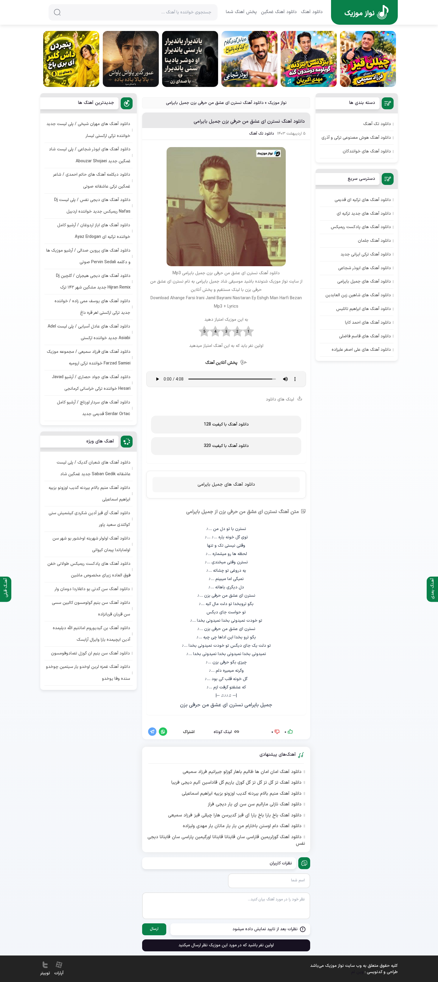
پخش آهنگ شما (241, 12)
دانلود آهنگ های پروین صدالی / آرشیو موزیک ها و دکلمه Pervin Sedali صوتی (88, 256)
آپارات (58, 973)
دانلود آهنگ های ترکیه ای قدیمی (363, 200)
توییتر (45, 973)
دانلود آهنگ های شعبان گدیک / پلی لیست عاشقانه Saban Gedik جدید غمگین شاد (94, 468)
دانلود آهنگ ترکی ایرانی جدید (366, 254)
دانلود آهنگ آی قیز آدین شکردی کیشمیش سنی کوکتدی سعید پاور (89, 519)
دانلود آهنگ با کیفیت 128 (226, 424)
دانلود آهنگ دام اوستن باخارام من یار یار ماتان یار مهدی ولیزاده (242, 826)
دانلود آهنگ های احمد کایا (368, 322)
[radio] (248, 332)
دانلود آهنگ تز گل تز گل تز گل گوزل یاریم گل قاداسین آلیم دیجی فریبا (236, 783)
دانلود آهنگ (312, 12)
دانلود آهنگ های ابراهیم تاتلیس (363, 309)
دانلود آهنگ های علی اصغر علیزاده (361, 350)
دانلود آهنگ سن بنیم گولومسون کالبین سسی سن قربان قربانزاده (91, 609)
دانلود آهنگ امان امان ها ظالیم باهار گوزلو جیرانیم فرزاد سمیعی (242, 772)
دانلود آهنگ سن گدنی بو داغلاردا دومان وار (92, 589)
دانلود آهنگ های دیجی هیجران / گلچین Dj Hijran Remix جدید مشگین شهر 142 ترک (93, 282)
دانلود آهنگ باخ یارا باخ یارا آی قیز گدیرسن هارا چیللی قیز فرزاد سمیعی (235, 815)
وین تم (357, 972)
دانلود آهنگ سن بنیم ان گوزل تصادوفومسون (90, 653)
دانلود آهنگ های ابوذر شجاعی (364, 268)
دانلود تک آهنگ (261, 134)
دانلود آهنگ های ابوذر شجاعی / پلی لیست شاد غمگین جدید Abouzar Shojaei (90, 155)
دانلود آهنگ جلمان (374, 241)
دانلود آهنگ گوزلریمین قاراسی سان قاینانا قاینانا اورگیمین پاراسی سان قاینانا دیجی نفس (226, 840)
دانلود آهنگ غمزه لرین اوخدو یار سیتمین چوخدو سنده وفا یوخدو (88, 673)
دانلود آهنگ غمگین (279, 12)
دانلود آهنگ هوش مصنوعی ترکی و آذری (356, 138)
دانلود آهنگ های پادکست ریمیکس (361, 227)
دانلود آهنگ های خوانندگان (367, 151)
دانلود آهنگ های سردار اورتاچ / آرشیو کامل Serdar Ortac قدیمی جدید (93, 408)
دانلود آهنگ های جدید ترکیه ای (364, 214)
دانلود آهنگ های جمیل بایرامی (226, 484)
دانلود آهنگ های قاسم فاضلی (365, 336)
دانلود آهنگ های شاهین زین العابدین (358, 295)
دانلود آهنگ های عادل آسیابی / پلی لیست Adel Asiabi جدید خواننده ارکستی (89, 332)
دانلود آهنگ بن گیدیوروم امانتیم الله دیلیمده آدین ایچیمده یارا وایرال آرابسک (91, 634)
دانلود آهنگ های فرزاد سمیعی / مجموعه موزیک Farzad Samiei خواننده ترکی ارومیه (89, 358)
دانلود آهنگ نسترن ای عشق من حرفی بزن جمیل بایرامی (249, 121)
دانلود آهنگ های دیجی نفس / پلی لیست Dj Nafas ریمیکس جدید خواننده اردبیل (92, 206)
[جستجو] (57, 12)
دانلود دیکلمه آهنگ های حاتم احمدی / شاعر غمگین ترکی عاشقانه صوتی (91, 180)
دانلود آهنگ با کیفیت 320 (226, 446)
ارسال (154, 929)
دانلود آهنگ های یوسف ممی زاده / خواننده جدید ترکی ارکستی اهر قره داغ (92, 307)
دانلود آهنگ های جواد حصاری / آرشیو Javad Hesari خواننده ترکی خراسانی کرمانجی (91, 383)
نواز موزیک (277, 103)
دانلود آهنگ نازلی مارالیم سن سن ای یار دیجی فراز (255, 804)
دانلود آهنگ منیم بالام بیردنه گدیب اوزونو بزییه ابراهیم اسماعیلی (242, 794)
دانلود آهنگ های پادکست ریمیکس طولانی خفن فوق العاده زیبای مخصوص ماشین (89, 570)
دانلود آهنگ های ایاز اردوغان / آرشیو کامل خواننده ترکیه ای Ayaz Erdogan (93, 231)
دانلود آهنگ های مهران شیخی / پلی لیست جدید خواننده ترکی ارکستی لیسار (88, 130)
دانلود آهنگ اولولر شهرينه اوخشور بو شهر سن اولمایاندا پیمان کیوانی (91, 544)
